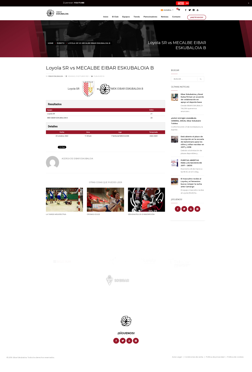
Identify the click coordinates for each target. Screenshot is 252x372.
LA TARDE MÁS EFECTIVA (56, 214)
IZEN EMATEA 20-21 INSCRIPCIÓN (141, 214)
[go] (200, 79)
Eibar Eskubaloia (55, 76)
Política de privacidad (215, 357)
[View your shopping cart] (179, 10)
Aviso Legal (177, 357)
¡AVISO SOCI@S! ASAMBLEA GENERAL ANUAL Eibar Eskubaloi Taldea (186, 120)
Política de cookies (235, 357)
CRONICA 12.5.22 (93, 214)
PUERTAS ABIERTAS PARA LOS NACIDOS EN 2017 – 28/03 (191, 162)
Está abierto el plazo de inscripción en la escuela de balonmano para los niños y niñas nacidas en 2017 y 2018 (192, 141)
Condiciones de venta (193, 357)
